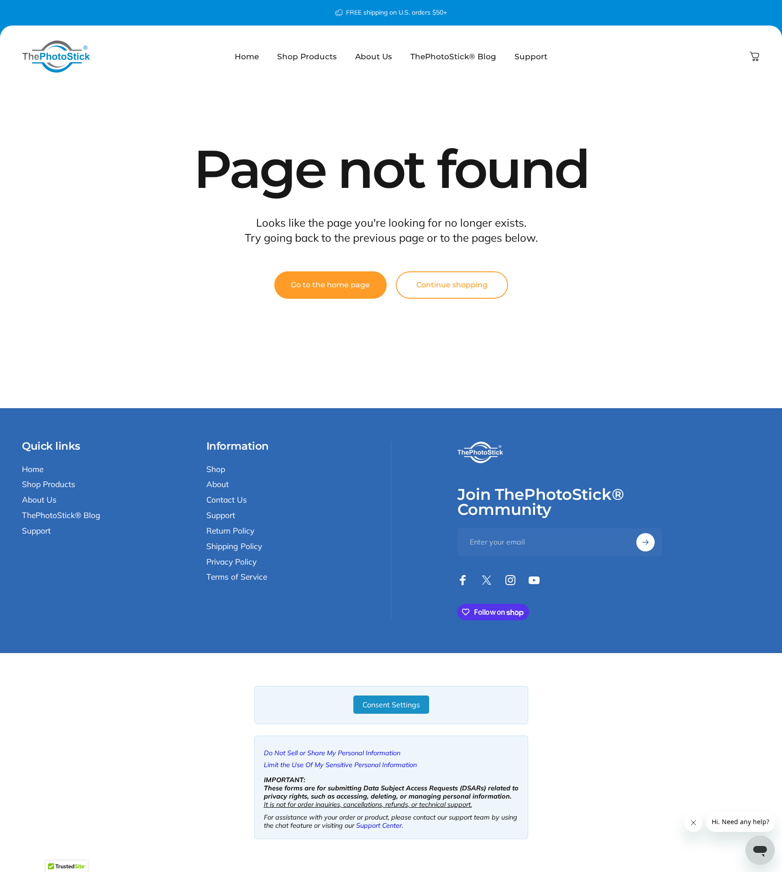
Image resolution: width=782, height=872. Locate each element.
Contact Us (226, 499)
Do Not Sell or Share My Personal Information (332, 753)
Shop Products (48, 484)
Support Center (379, 825)
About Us (39, 499)
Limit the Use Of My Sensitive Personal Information (340, 765)
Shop (215, 469)
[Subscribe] (645, 542)
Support (36, 530)
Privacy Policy (231, 561)
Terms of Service (236, 576)
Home (32, 469)
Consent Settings (391, 704)
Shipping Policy (234, 546)
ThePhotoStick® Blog (61, 515)
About (217, 484)
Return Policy (230, 530)
